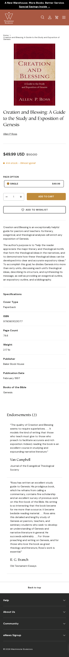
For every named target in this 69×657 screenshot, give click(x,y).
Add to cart (46, 196)
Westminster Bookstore (21, 649)
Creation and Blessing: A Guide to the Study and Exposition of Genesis (31, 38)
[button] (56, 17)
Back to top (34, 587)
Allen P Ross (10, 134)
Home (6, 35)
